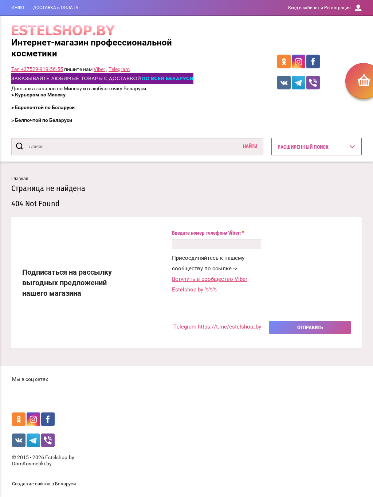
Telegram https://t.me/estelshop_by (217, 326)
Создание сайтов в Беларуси (44, 483)
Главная (19, 178)
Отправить (310, 327)
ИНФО (17, 7)
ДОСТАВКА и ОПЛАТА (55, 7)
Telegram (119, 69)
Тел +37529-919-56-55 (37, 69)
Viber (99, 69)
